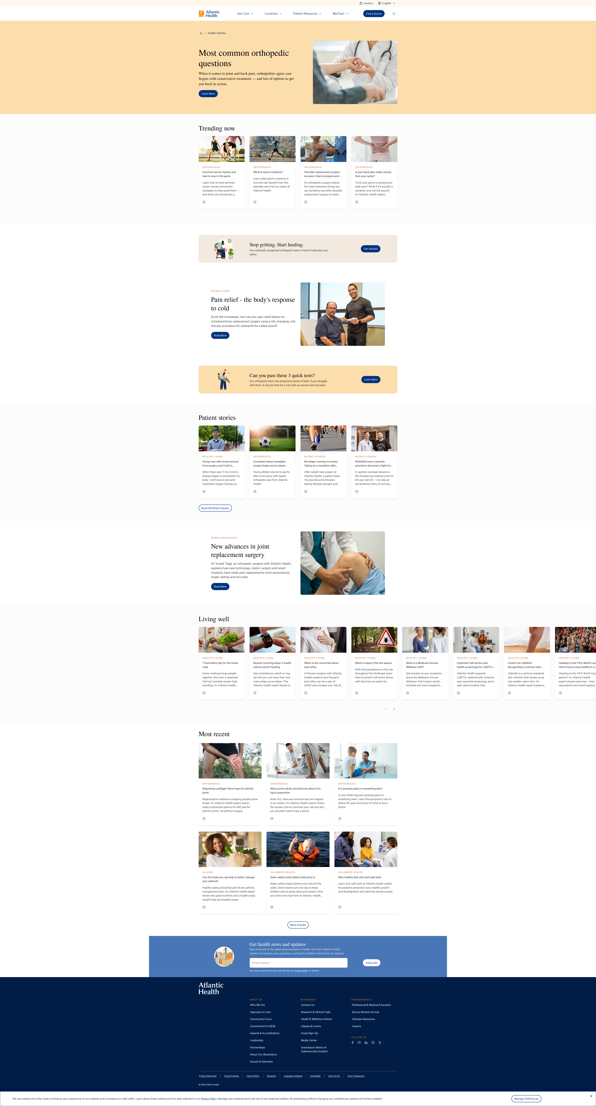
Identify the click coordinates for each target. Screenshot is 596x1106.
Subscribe (372, 962)
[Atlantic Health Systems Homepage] (211, 988)
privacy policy (301, 970)
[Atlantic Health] (201, 33)
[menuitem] (366, 3)
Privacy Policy (209, 1098)
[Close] (591, 1096)
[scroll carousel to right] (394, 709)
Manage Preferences (526, 1098)
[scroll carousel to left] (385, 709)
